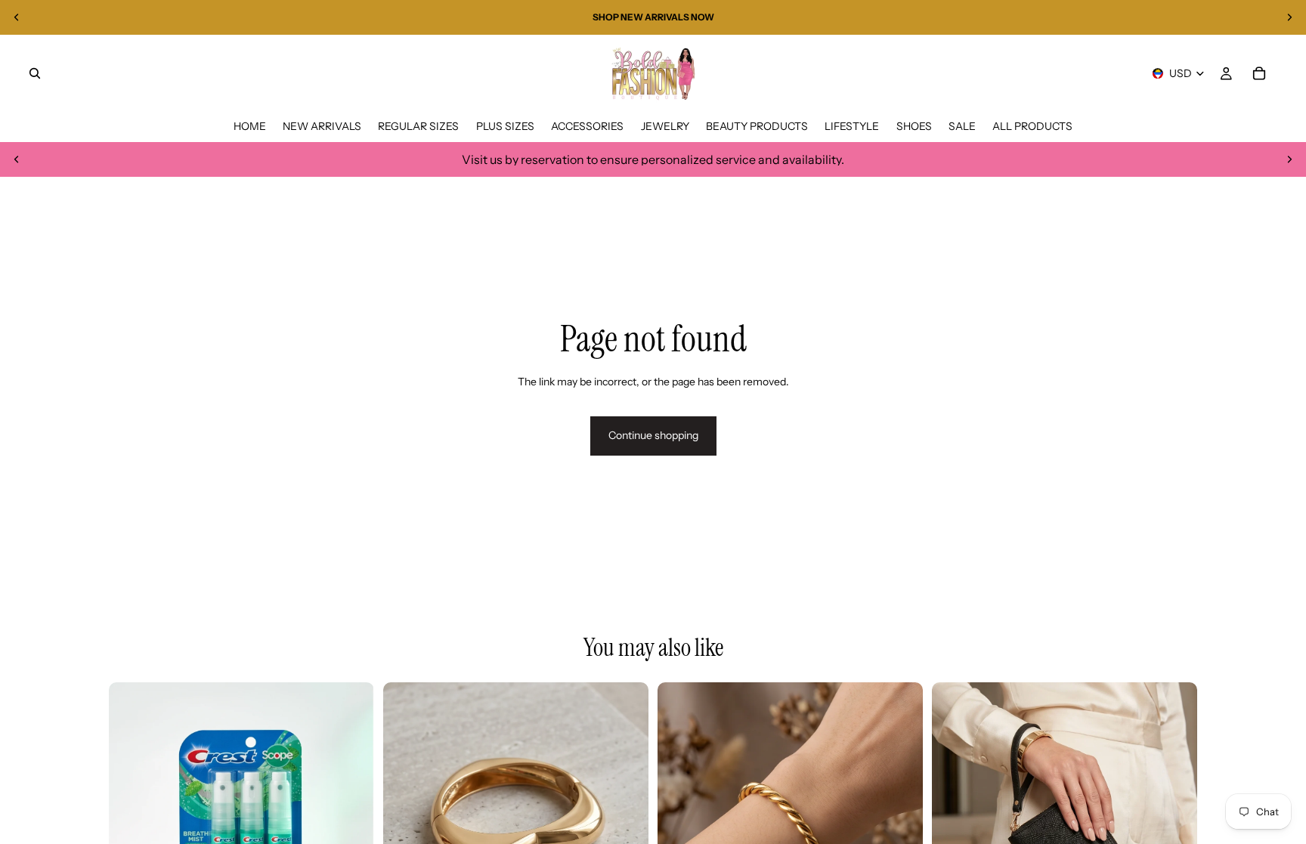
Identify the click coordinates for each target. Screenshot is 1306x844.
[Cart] (1259, 73)
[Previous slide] (16, 17)
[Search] (34, 73)
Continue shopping (653, 435)
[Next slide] (1289, 17)
